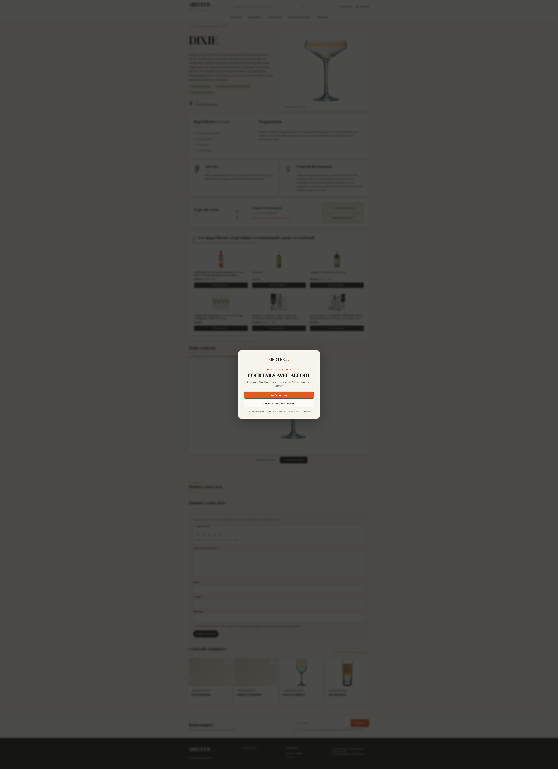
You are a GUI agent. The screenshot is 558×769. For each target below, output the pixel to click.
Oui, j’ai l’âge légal (279, 395)
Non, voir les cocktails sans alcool (279, 403)
